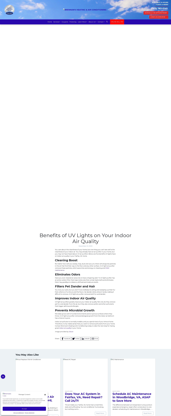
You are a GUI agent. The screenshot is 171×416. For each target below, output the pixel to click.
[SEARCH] (107, 21)
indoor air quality (65, 328)
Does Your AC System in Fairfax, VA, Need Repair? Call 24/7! (83, 397)
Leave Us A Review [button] (157, 17)
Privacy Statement (29, 412)
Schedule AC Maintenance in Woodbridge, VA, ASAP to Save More (131, 397)
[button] (45, 394)
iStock (71, 331)
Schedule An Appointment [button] (156, 13)
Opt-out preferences (18, 412)
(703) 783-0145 (159, 8)
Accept (24, 409)
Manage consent (3, 376)
